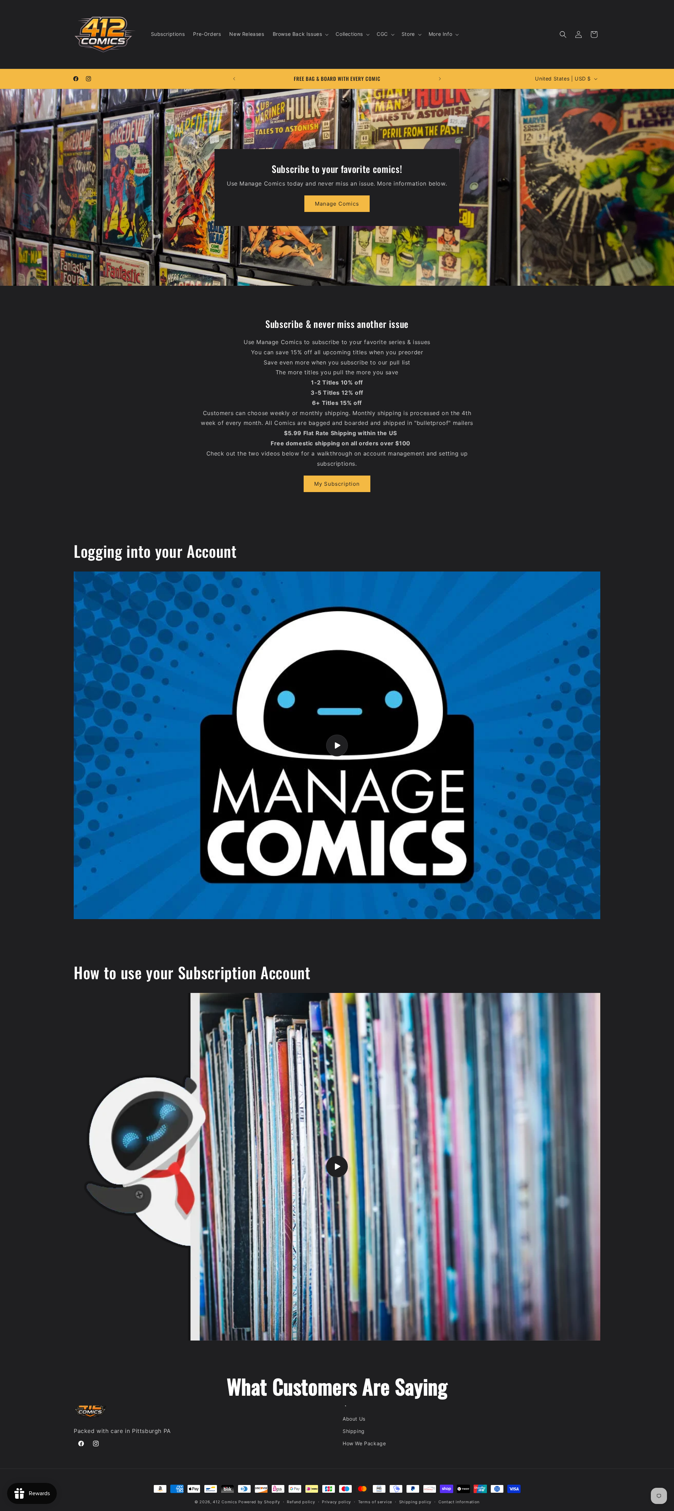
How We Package (364, 1443)
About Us (354, 1419)
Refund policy (301, 1501)
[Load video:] (337, 745)
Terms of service (375, 1501)
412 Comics (225, 1501)
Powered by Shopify (259, 1501)
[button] (300, 34)
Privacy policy (336, 1501)
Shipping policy (415, 1501)
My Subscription (337, 483)
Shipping (354, 1431)
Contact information (459, 1501)
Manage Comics (337, 203)
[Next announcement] (440, 78)
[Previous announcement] (234, 78)
